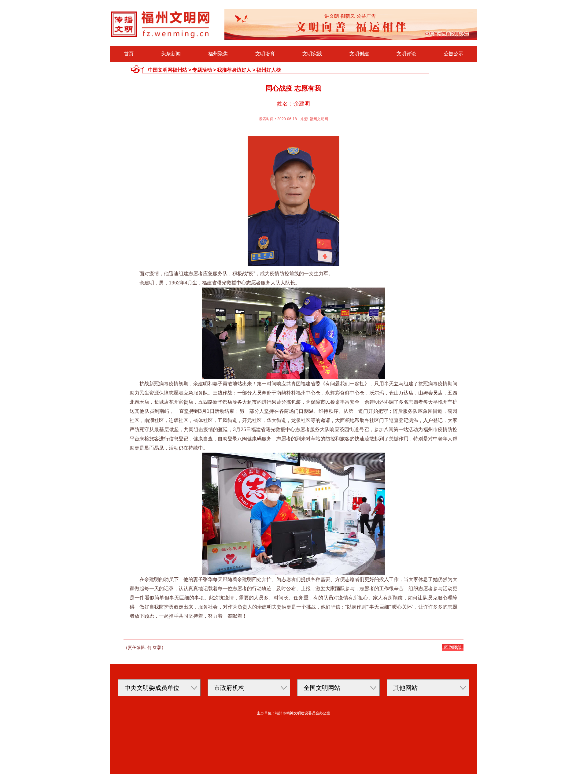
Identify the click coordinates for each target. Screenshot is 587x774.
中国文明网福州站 (167, 69)
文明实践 (312, 53)
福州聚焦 (218, 53)
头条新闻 (171, 53)
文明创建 (359, 53)
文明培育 (265, 53)
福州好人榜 (269, 69)
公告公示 (453, 53)
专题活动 (202, 69)
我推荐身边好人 (234, 69)
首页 (129, 53)
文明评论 (406, 53)
